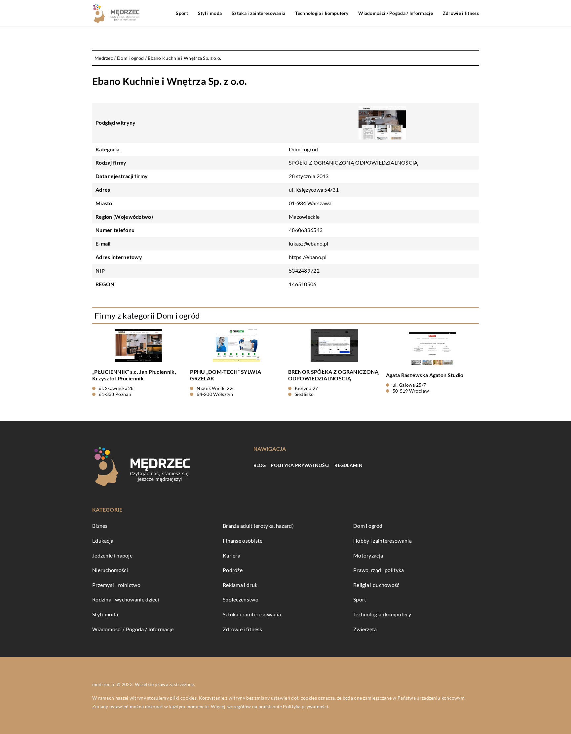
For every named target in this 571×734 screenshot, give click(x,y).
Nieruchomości (110, 570)
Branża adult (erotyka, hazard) (258, 525)
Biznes (100, 525)
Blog (259, 465)
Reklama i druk (240, 585)
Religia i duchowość (376, 585)
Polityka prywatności (300, 465)
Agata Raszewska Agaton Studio (425, 375)
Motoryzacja (368, 555)
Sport (182, 13)
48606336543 (306, 230)
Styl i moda (210, 13)
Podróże (233, 570)
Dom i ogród (303, 149)
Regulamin (348, 465)
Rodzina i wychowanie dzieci (125, 599)
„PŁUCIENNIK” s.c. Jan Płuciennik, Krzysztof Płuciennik (134, 375)
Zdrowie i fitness (461, 13)
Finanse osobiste (243, 540)
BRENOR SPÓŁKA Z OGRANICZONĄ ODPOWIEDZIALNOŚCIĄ (333, 375)
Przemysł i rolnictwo (116, 585)
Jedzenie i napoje (112, 555)
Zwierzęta (365, 629)
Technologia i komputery (321, 13)
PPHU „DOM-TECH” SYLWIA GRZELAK (225, 375)
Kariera (231, 555)
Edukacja (102, 540)
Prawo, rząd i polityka (378, 570)
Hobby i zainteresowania (382, 540)
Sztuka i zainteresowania (258, 13)
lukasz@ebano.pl (308, 243)
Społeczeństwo (240, 599)
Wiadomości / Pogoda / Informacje (395, 13)
